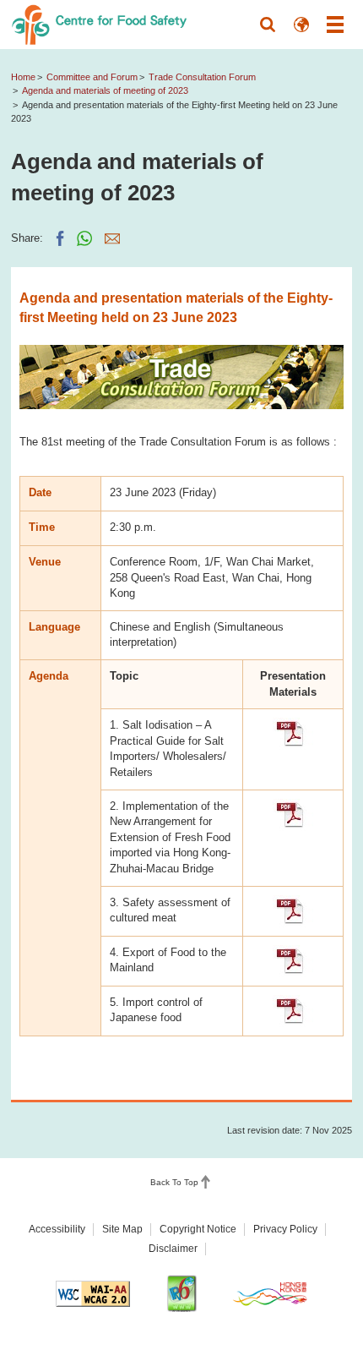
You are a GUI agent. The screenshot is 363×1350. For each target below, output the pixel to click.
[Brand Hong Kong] (270, 1293)
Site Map (122, 1229)
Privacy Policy (285, 1229)
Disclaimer (173, 1248)
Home (23, 77)
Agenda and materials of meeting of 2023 (105, 90)
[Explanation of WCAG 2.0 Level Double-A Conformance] (93, 1294)
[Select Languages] (301, 24)
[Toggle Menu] (335, 24)
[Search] (267, 24)
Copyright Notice (198, 1229)
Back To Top (174, 1182)
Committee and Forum (92, 77)
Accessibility (57, 1229)
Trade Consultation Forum (202, 77)
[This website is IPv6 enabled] (181, 1293)
